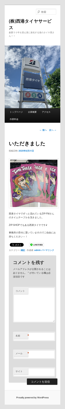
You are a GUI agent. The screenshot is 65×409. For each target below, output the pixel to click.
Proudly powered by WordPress (32, 397)
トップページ (16, 111)
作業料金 (14, 118)
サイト (19, 371)
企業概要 (32, 111)
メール (22, 353)
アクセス (46, 111)
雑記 (23, 250)
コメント (20, 290)
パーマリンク (47, 250)
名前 (22, 336)
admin (37, 250)
